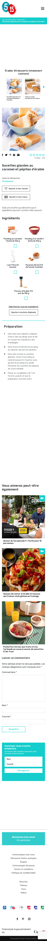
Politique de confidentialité (23, 873)
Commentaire (9, 672)
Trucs (23, 889)
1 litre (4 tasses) (13, 266)
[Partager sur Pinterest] (10, 155)
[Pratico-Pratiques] (4, 907)
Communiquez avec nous (23, 854)
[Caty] (21, 907)
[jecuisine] (28, 907)
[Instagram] (29, 919)
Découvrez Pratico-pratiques (24, 858)
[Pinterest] (23, 919)
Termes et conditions (23, 869)
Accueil (4, 20)
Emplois (23, 862)
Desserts (20, 20)
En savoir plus (23, 838)
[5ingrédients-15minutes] (13, 907)
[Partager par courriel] (18, 155)
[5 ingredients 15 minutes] (6, 8)
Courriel (6, 716)
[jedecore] (35, 907)
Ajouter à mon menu (18, 197)
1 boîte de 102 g (13, 240)
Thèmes (23, 885)
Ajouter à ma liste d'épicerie (23, 312)
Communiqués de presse (24, 865)
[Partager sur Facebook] (2, 155)
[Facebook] (17, 919)
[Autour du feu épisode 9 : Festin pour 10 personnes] (23, 516)
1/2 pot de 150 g (23, 292)
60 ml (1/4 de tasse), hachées (34, 266)
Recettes (12, 20)
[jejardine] (42, 907)
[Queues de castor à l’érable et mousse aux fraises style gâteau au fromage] (23, 569)
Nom (5, 705)
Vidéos (23, 893)
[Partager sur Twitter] (6, 155)
